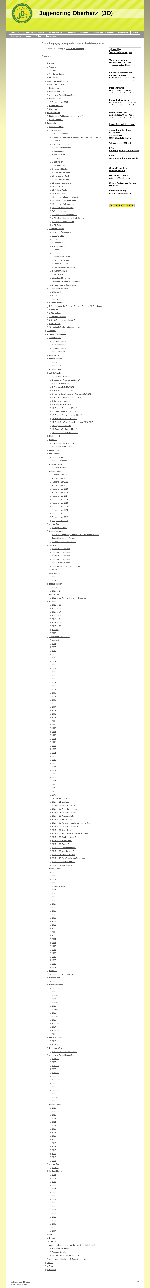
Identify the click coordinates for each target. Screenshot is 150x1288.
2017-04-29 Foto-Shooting (62, 820)
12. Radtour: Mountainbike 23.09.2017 (67, 415)
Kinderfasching (55, 88)
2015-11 (55, 1168)
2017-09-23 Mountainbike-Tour (64, 851)
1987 (54, 950)
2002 (54, 714)
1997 (54, 732)
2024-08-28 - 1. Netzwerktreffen (64, 1052)
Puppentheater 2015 (60, 503)
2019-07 (55, 1041)
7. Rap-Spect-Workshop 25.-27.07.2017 (67, 398)
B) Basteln (56, 141)
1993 (54, 746)
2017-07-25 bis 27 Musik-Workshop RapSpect (70, 834)
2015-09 (55, 1023)
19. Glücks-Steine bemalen (62, 208)
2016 (54, 672)
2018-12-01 (56, 362)
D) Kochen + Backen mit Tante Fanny (66, 281)
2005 (54, 703)
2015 (54, 911)
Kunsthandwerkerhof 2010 (62, 447)
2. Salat (55, 239)
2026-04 (55, 1059)
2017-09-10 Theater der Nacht (64, 848)
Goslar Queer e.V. (56, 120)
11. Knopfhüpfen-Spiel (61, 179)
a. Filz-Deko (56, 225)
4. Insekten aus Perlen (61, 155)
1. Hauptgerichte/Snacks (61, 260)
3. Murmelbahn (58, 151)
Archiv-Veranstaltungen (56, 334)
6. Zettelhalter (57, 162)
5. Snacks (56, 250)
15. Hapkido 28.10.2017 (61, 426)
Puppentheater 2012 (60, 514)
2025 (54, 647)
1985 (54, 767)
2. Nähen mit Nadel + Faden (63, 222)
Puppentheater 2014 (60, 507)
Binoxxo (55, 299)
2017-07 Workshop (59, 461)
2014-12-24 (56, 619)
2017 (54, 580)
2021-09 (55, 1009)
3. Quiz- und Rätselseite (58, 288)
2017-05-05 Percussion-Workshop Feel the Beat (71, 823)
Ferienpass (51, 331)
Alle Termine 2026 (56, 85)
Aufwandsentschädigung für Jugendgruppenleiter (69, 1259)
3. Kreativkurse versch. (61, 383)
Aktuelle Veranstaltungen (57, 81)
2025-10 (55, 1062)
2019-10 (55, 1080)
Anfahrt (50, 1266)
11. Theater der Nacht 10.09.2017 (65, 412)
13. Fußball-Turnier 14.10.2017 (64, 419)
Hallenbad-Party (55, 369)
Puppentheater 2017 (60, 496)
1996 (54, 735)
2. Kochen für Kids (56, 229)
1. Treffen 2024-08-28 (60, 468)
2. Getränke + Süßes (60, 264)
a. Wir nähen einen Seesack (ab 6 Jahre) (68, 218)
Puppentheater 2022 (60, 482)
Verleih (49, 1234)
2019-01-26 (56, 609)
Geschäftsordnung (56, 74)
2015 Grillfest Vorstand (61, 556)
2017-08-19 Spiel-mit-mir (62, 841)
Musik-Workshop (56, 454)
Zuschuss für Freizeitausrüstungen (65, 1256)
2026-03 (55, 988)
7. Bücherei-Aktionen (57, 317)
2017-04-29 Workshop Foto (63, 816)
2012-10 (55, 1031)
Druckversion (18, 1282)
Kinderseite (51, 123)
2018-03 (55, 1087)
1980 (54, 784)
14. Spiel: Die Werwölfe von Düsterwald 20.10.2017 (72, 422)
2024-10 (55, 1066)
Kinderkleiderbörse (56, 92)
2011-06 (55, 630)
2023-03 (55, 1006)
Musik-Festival (55, 450)
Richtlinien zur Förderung (62, 1249)
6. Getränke (56, 253)
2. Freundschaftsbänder (61, 148)
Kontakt (50, 1263)
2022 (54, 658)
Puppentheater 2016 (60, 499)
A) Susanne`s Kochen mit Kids (64, 232)
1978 (54, 791)
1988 (54, 760)
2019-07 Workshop (59, 457)
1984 (54, 770)
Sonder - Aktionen (56, 127)
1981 (54, 781)
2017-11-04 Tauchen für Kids (63, 862)
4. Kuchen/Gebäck (59, 271)
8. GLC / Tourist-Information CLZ (62, 320)
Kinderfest (53, 440)
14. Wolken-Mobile (59, 190)
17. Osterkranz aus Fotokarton (64, 201)
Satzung (52, 70)
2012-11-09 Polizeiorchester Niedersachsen (69, 598)
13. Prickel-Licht (58, 187)
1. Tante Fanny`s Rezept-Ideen (64, 285)
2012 (54, 682)
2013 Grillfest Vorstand (61, 559)
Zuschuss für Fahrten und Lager (64, 1252)
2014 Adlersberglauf (60, 348)
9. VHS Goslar (54, 324)
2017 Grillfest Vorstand (61, 549)
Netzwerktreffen (55, 464)
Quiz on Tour (54, 524)
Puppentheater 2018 (60, 492)
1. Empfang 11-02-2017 (61, 376)
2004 (54, 707)
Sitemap (27, 1282)
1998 (54, 728)
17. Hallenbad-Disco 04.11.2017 (65, 433)
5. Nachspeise (57, 274)
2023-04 (55, 1073)
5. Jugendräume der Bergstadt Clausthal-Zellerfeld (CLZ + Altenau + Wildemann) (76, 308)
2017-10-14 (56, 366)
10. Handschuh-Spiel (60, 176)
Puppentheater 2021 (60, 485)
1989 (54, 756)
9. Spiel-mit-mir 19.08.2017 (62, 405)
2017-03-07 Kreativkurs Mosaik (64, 809)
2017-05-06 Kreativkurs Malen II (64, 830)
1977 (54, 795)
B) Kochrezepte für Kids (61, 257)
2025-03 (55, 995)
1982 (54, 777)
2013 (54, 679)
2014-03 (55, 1027)
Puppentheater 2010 (60, 521)
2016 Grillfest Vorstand (61, 552)
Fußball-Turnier (55, 359)
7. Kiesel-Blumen (58, 165)
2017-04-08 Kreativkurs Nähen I (64, 812)
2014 (54, 675)
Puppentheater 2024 (60, 475)
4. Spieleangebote (56, 303)
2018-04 (55, 1016)
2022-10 (55, 1076)
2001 (54, 718)
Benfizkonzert (54, 594)
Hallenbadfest (54, 601)
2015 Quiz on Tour (59, 528)
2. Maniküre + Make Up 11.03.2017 (66, 380)
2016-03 (55, 1090)
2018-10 (55, 1083)
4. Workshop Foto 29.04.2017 (63, 387)
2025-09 (55, 992)
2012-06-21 (56, 626)
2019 (54, 577)
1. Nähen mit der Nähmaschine (64, 215)
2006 (54, 700)
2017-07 (55, 1045)
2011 (54, 925)
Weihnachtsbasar (56, 106)
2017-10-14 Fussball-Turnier (63, 855)
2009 (54, 689)
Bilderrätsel (56, 292)
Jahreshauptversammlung (59, 637)
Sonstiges (53, 545)
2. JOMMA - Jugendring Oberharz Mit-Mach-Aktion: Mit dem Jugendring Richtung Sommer (75, 536)
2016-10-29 (56, 616)
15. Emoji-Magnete (59, 194)
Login (137, 1281)
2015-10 (55, 1094)
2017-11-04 (56, 612)
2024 (54, 651)
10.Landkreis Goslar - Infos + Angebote (64, 327)
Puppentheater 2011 (60, 517)
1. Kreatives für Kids (57, 130)
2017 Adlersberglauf (60, 345)
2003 (54, 710)
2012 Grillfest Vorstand (61, 563)
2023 (54, 654)
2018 (54, 900)
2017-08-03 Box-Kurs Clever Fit (64, 837)
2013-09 (55, 1101)
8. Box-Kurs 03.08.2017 (61, 401)
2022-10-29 (56, 605)
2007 (54, 696)
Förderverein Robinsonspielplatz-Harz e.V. (66, 116)
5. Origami (56, 158)
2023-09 (55, 1002)
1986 (54, 763)
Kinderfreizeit (54, 436)
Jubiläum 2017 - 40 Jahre (59, 798)
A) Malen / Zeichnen (60, 134)
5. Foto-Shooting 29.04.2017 (63, 390)
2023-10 (55, 1069)
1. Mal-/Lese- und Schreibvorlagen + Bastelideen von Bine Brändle (78, 137)
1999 (54, 725)
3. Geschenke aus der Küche (63, 267)
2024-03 (55, 999)
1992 (54, 749)
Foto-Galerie (52, 570)
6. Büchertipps (55, 313)
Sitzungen (53, 109)
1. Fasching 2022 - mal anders (64, 542)
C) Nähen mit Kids (59, 211)
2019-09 (55, 1013)
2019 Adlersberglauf (60, 341)
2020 (54, 893)
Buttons (52, 1238)
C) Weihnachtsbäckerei (61, 278)
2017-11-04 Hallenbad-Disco (63, 865)
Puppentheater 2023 (60, 478)
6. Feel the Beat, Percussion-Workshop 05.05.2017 (72, 394)
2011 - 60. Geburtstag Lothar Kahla (66, 566)
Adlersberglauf (55, 338)
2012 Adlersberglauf (60, 352)
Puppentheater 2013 (60, 510)
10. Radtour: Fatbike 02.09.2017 (64, 408)
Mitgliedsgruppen (56, 77)
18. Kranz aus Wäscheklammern (65, 204)
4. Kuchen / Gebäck (59, 246)
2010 (54, 686)
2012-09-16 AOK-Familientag (63, 974)
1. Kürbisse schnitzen (60, 144)
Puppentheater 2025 (60, 102)
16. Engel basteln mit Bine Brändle (65, 197)
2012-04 (55, 1034)
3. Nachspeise (57, 243)
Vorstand (52, 67)
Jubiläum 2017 (55, 373)
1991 (54, 753)
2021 (54, 661)
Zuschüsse (51, 1242)
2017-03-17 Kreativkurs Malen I (64, 805)
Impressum (51, 1270)
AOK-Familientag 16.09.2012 (63, 443)
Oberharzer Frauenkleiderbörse (61, 95)
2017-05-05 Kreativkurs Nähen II (65, 827)
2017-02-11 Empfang (60, 802)
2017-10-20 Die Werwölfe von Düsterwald (68, 858)
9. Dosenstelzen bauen (61, 172)
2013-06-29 (56, 623)
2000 (54, 721)
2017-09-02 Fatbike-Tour (62, 844)
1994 (54, 742)
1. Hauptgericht (58, 236)
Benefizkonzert (55, 355)
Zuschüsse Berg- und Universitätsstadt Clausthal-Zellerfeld (72, 1245)
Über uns (50, 63)
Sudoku (55, 296)
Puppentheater (55, 99)
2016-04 (55, 1020)
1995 (54, 739)
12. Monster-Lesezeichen (62, 183)
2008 (54, 633)
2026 (54, 644)
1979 (54, 788)
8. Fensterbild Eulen (60, 169)
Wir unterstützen (53, 113)
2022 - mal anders (59, 886)
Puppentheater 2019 (60, 489)
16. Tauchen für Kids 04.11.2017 (64, 429)
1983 (54, 774)
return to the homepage (75, 49)
